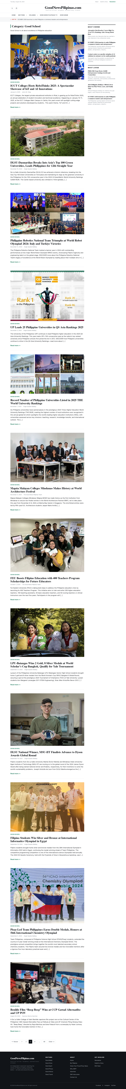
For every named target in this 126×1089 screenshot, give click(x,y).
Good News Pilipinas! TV (48, 15)
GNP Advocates (75, 1074)
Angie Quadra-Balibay (30, 169)
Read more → (15, 107)
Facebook (98, 1085)
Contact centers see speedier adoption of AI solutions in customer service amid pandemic (102, 55)
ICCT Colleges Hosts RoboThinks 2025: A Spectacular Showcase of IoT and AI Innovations (42, 87)
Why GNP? (73, 1069)
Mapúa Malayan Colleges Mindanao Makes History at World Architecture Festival (46, 489)
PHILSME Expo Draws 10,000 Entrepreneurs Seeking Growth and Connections (99, 73)
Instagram (107, 1085)
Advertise (73, 1071)
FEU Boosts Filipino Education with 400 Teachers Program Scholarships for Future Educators (45, 579)
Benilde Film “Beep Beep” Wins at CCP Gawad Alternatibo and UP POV (45, 1011)
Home (14, 15)
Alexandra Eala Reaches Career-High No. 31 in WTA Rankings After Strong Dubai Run (101, 32)
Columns (32, 15)
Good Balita (48, 1060)
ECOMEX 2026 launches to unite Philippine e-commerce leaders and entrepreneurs (43, 19)
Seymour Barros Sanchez (29, 1016)
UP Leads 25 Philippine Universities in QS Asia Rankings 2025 (46, 327)
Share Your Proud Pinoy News (79, 1066)
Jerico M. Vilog (26, 92)
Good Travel (49, 1074)
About (96, 1)
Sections (21, 15)
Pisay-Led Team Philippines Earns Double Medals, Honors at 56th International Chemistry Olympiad (46, 931)
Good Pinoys (49, 1069)
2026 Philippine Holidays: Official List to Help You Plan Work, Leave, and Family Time (100, 86)
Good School (15, 82)
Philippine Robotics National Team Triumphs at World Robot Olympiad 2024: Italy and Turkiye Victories (46, 242)
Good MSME (64, 15)
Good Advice (49, 1071)
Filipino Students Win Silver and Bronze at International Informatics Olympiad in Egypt (43, 839)
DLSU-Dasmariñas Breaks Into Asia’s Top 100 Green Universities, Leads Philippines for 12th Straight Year (41, 164)
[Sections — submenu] (26, 15)
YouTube (113, 1085)
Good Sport (48, 1066)
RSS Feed (97, 1066)
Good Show (48, 1063)
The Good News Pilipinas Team (33, 494)
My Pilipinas (73, 1063)
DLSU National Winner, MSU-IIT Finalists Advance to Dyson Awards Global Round (46, 753)
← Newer (15, 1042)
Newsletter (113, 1)
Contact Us (73, 1077)
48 (44, 1042)
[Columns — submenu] (37, 15)
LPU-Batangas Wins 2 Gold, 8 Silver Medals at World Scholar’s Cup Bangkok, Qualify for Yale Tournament (41, 664)
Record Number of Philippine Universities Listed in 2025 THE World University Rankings (46, 401)
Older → (51, 1042)
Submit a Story (104, 1)
